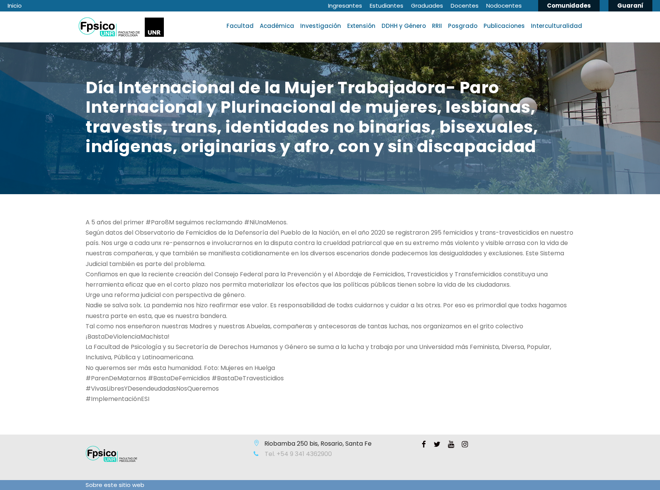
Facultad (240, 26)
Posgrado (462, 26)
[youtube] (451, 444)
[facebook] (424, 444)
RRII (437, 26)
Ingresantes (345, 6)
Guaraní (630, 6)
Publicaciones (504, 26)
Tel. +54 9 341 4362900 (297, 453)
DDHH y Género (404, 26)
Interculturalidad (556, 26)
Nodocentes (504, 6)
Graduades (427, 6)
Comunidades (569, 6)
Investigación (320, 26)
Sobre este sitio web (115, 485)
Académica (277, 26)
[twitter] (437, 444)
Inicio (15, 6)
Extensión (361, 26)
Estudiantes (386, 6)
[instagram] (465, 444)
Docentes (465, 6)
